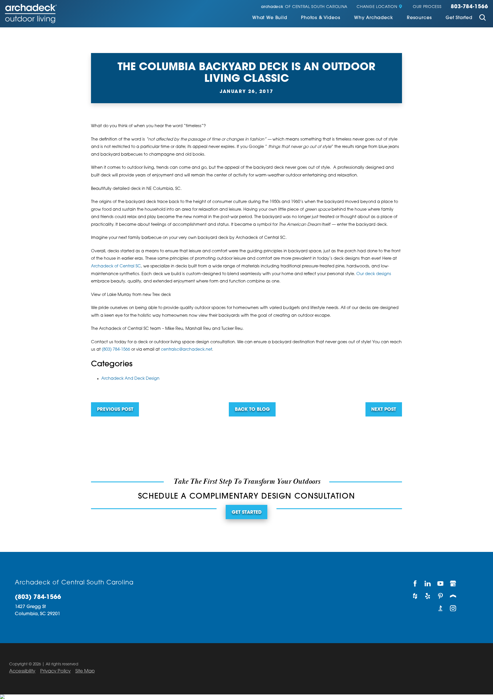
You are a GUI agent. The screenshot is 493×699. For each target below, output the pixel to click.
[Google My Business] (453, 584)
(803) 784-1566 (116, 350)
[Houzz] (415, 596)
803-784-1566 (469, 7)
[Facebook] (415, 584)
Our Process (427, 7)
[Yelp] (428, 596)
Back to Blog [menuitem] (252, 409)
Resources (419, 18)
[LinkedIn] (428, 584)
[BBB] (440, 608)
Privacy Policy (55, 671)
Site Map (85, 671)
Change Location (377, 7)
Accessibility (22, 671)
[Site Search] (482, 18)
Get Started (459, 18)
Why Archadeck (373, 18)
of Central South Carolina (304, 7)
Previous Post (115, 409)
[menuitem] (269, 18)
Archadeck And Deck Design (130, 379)
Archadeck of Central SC (116, 266)
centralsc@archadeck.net (186, 350)
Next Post (383, 409)
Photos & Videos (320, 18)
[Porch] (453, 596)
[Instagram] (453, 608)
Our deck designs (373, 274)
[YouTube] (440, 584)
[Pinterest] (440, 596)
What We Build (269, 18)
